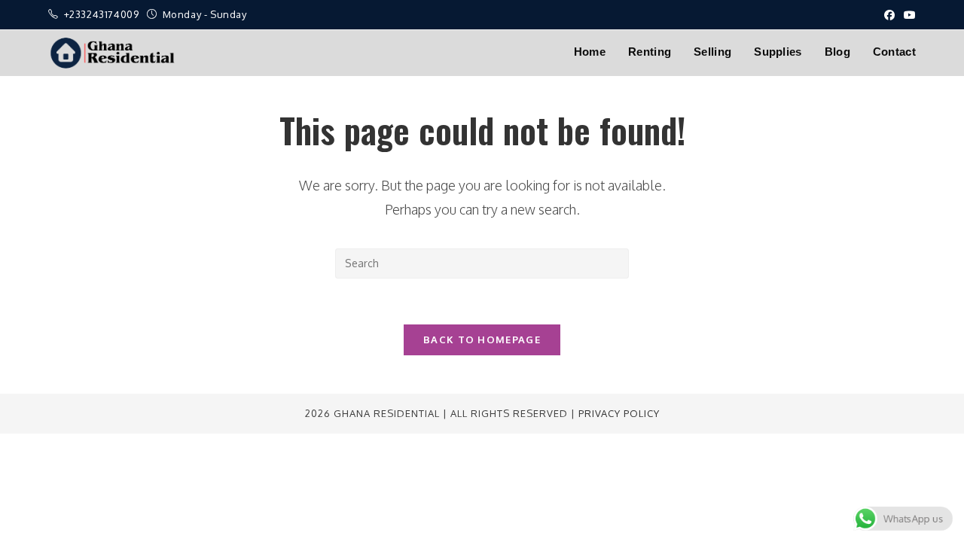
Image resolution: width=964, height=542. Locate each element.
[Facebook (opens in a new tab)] (889, 15)
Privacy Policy (619, 413)
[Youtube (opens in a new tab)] (907, 15)
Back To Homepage (482, 339)
